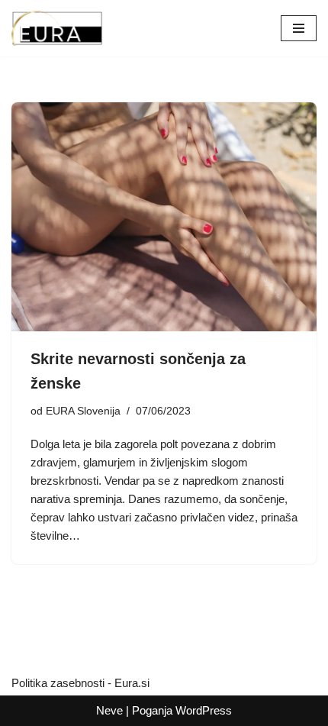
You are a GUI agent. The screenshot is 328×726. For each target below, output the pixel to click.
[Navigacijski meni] (299, 28)
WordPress (203, 710)
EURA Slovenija (83, 411)
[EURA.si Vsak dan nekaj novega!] (57, 28)
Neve (109, 710)
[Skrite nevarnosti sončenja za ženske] (164, 216)
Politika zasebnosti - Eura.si (80, 682)
